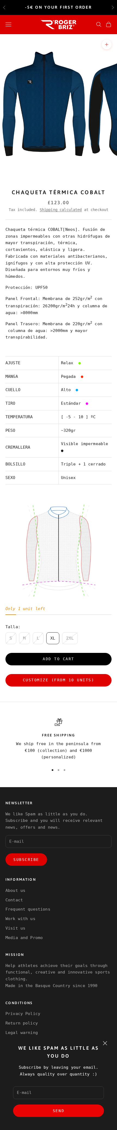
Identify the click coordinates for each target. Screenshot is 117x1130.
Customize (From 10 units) (58, 680)
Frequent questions (27, 909)
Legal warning (21, 1032)
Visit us (15, 928)
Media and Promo (24, 937)
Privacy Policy (22, 1013)
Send (58, 1111)
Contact (14, 900)
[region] (58, 739)
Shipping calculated (61, 210)
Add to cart (58, 659)
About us (15, 890)
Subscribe (26, 859)
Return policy (21, 1023)
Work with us (20, 918)
